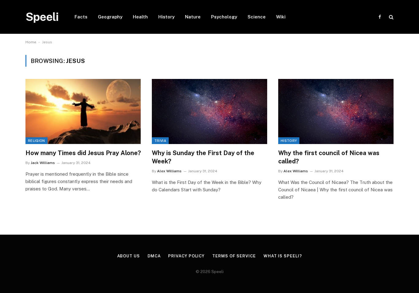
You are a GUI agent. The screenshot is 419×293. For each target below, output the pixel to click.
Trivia (160, 141)
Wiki (281, 16)
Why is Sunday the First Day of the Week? (203, 157)
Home (30, 42)
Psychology (224, 16)
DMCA (154, 256)
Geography (110, 16)
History (166, 16)
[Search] (391, 17)
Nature (193, 16)
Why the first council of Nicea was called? (328, 157)
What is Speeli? (282, 256)
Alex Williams (169, 171)
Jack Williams (43, 163)
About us (128, 256)
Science (257, 16)
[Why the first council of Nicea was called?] (336, 111)
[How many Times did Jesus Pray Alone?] (83, 111)
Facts (81, 16)
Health (140, 16)
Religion (36, 141)
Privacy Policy (186, 256)
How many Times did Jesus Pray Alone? (83, 153)
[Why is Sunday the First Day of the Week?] (209, 111)
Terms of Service (234, 256)
